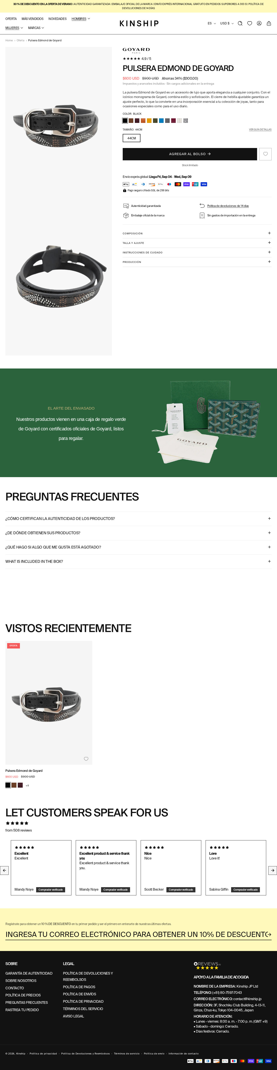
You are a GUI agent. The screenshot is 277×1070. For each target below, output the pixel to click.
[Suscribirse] (269, 934)
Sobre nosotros (20, 980)
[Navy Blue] (167, 120)
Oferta (20, 40)
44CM (131, 138)
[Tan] (131, 120)
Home (9, 40)
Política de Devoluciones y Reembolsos (85, 1053)
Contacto (14, 988)
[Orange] (143, 120)
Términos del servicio (83, 1009)
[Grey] (185, 120)
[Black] (125, 120)
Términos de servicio (127, 1053)
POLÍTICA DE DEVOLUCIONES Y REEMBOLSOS (88, 976)
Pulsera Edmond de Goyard (24, 771)
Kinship (21, 1053)
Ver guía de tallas (260, 129)
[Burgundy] (173, 120)
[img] (138, 823)
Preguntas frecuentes (26, 1002)
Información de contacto (183, 1053)
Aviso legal (73, 1016)
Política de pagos (79, 987)
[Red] (137, 120)
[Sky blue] (161, 120)
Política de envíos (79, 994)
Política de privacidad (83, 1001)
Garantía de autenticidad (28, 973)
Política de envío (154, 1053)
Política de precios (23, 995)
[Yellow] (149, 120)
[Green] (155, 120)
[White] (179, 120)
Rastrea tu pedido (22, 1010)
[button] (240, 23)
